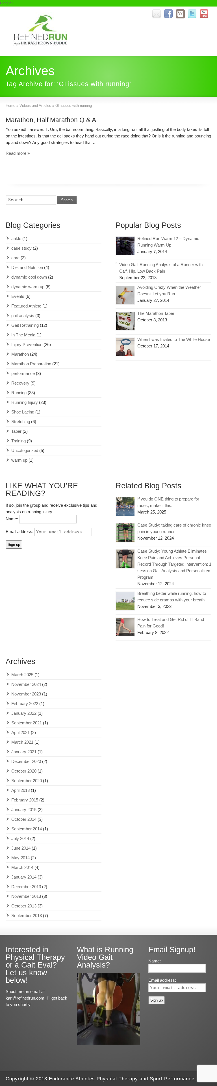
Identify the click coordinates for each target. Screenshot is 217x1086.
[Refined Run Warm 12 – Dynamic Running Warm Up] (125, 246)
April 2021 (20, 732)
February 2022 (24, 703)
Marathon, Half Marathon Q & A (51, 120)
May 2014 (20, 857)
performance (23, 373)
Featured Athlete (26, 306)
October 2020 (23, 771)
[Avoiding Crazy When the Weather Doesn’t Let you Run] (125, 295)
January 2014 (23, 877)
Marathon (20, 354)
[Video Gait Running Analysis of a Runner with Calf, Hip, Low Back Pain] (116, 263)
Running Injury (24, 402)
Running (19, 392)
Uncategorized (24, 450)
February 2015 (24, 799)
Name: (12, 518)
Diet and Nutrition (27, 267)
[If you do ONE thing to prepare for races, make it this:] (125, 506)
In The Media (23, 334)
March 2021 (22, 742)
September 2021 (26, 722)
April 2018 (20, 790)
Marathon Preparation (31, 363)
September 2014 (26, 828)
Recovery (20, 383)
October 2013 (23, 905)
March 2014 (22, 867)
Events (17, 296)
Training (18, 440)
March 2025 (22, 674)
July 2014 (20, 838)
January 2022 (23, 713)
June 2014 (21, 848)
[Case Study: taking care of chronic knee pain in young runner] (125, 532)
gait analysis (22, 315)
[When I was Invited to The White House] (125, 347)
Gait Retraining (25, 325)
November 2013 (26, 896)
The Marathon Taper (155, 313)
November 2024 (26, 684)
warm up (19, 460)
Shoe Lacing (22, 412)
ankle (16, 238)
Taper (16, 431)
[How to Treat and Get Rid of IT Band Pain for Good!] (125, 627)
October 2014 (23, 819)
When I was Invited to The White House (173, 339)
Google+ (6, 3)
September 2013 (26, 915)
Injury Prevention (26, 344)
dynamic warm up (27, 286)
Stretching (20, 421)
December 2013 (26, 886)
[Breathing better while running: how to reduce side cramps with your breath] (125, 601)
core (15, 257)
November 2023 (26, 694)
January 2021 (23, 751)
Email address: (20, 531)
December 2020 (26, 761)
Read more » (18, 153)
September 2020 (26, 780)
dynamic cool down (29, 277)
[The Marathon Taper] (125, 321)
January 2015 (23, 809)
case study (21, 248)
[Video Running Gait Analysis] (108, 1043)
